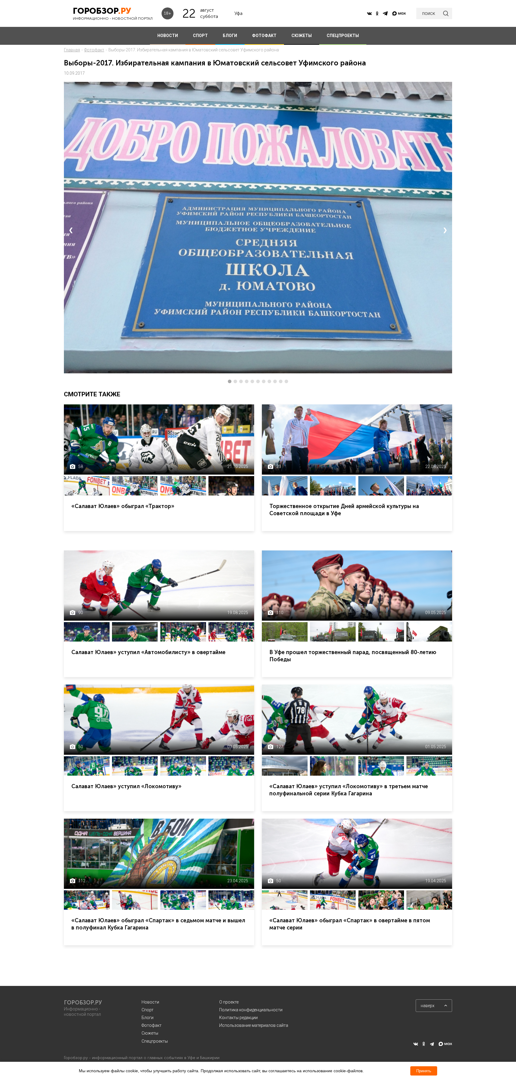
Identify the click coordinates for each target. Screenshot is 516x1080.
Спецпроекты (155, 1041)
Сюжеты (150, 1033)
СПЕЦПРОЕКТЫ (343, 35)
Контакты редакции (238, 1017)
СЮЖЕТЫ (301, 35)
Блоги (147, 1017)
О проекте (229, 1002)
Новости (150, 1002)
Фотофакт (94, 49)
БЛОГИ (230, 35)
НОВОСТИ (167, 35)
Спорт (147, 1009)
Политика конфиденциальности (250, 1009)
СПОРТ (200, 35)
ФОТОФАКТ (264, 35)
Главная (72, 49)
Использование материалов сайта (253, 1025)
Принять (423, 1071)
